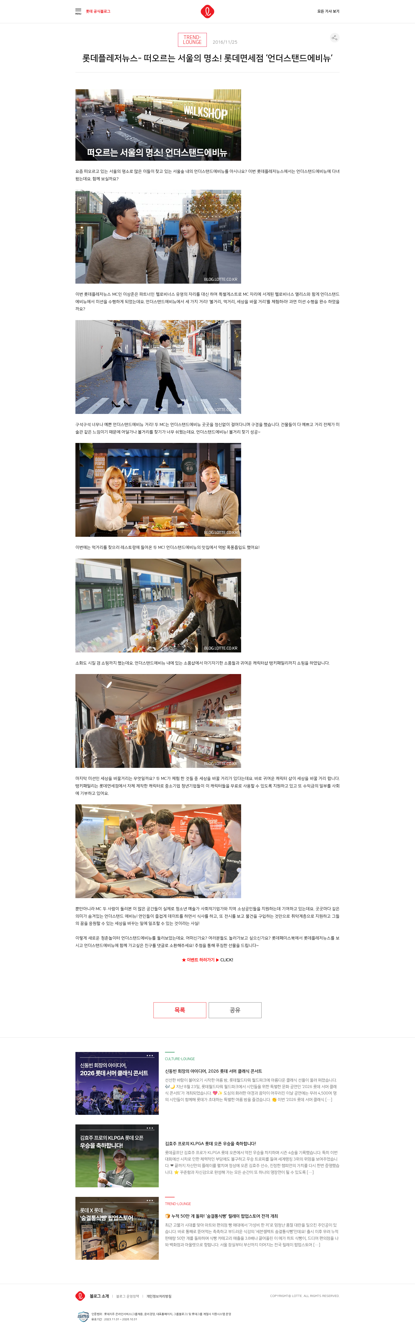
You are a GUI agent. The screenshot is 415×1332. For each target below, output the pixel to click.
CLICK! (226, 960)
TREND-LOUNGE (192, 40)
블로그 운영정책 (127, 1296)
